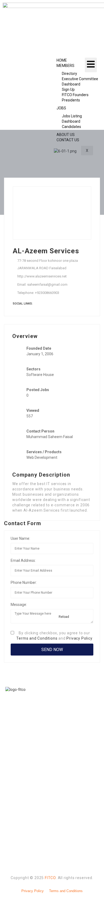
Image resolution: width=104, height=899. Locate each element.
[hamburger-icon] (91, 65)
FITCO (50, 878)
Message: (19, 604)
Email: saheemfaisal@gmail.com (42, 284)
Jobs (61, 108)
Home (62, 60)
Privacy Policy (79, 638)
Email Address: (23, 560)
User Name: (20, 538)
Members (65, 65)
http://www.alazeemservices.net (42, 276)
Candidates (71, 127)
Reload (63, 617)
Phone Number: (24, 582)
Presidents (71, 100)
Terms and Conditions (36, 638)
